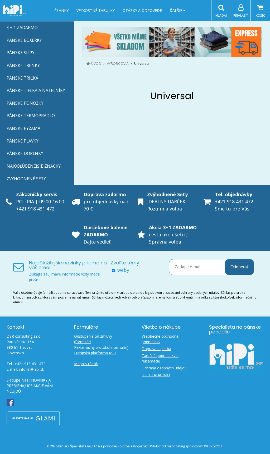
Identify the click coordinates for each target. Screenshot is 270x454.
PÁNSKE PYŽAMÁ (23, 128)
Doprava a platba (156, 348)
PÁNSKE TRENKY (23, 65)
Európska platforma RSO (95, 352)
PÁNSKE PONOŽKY (25, 103)
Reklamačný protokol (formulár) (101, 347)
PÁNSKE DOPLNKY (25, 153)
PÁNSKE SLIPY (21, 53)
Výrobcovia (118, 63)
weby (123, 270)
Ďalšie (176, 10)
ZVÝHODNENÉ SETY (26, 179)
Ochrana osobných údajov (164, 367)
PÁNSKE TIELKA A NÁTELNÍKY (36, 90)
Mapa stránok (86, 363)
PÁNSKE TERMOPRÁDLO (31, 115)
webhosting (176, 446)
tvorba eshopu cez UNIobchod (143, 446)
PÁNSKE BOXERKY (24, 40)
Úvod (96, 63)
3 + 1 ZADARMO (22, 27)
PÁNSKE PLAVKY (22, 141)
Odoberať (239, 267)
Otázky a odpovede (142, 10)
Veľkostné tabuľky (95, 10)
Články (61, 10)
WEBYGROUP (214, 446)
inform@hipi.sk (31, 369)
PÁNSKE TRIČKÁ (22, 78)
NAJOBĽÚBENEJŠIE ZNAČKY (34, 166)
